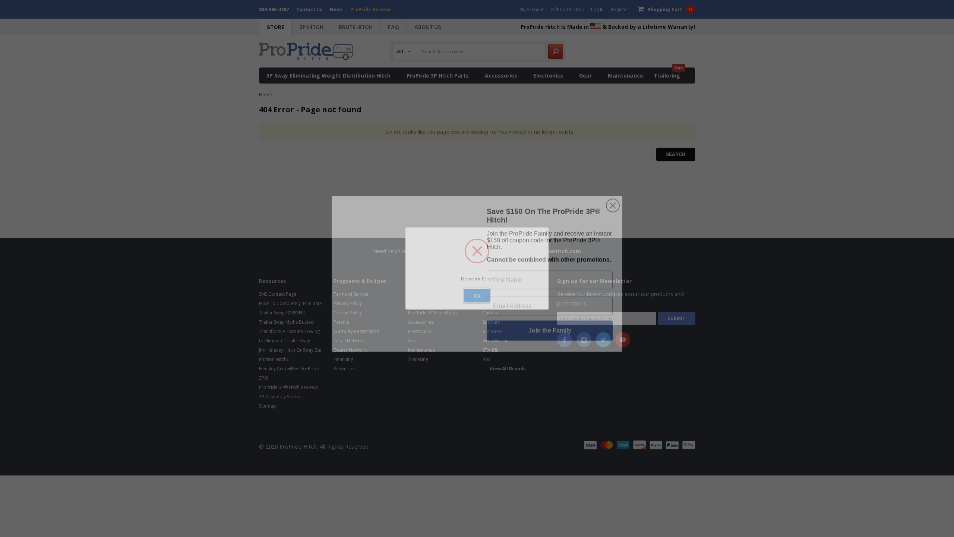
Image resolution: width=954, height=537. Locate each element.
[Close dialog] (612, 200)
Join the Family (549, 325)
